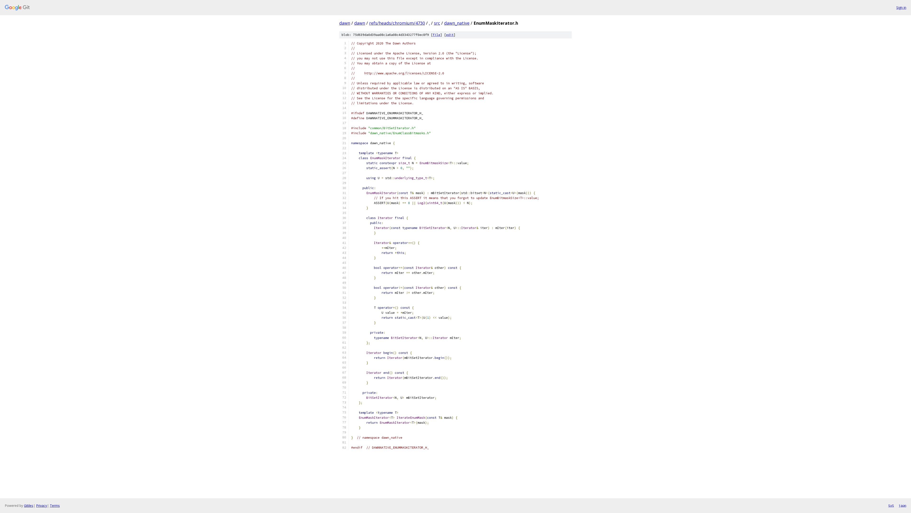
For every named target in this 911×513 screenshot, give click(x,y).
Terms (55, 505)
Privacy (41, 505)
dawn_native (456, 23)
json (902, 505)
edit (450, 35)
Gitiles (28, 505)
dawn (344, 23)
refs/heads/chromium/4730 (397, 23)
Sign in (901, 7)
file (436, 35)
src (437, 23)
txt (891, 505)
